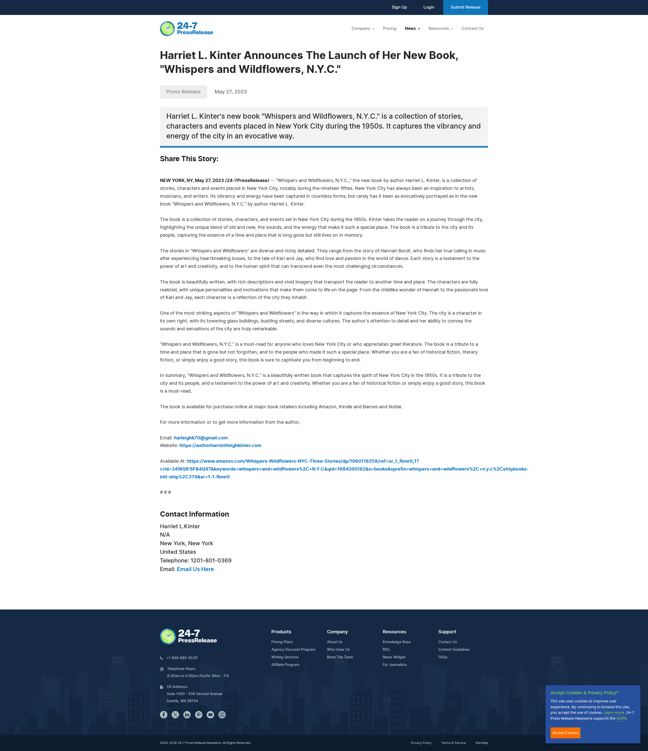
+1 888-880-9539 (182, 658)
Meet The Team (340, 657)
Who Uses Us (338, 650)
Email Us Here (195, 569)
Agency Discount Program (293, 650)
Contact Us (473, 29)
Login (428, 7)
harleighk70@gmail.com (201, 438)
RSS (386, 650)
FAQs (443, 657)
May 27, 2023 (231, 91)
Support (447, 632)
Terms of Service (453, 742)
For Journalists (395, 665)
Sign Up (399, 7)
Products (281, 632)
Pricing (389, 29)
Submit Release (465, 7)
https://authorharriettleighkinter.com (220, 445)
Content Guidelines (454, 650)
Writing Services (285, 657)
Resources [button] (439, 29)
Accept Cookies (565, 732)
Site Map (481, 742)
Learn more (614, 712)
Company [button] (361, 29)
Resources (394, 632)
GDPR (621, 718)
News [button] (411, 29)
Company (337, 632)
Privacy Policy (421, 742)
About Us (335, 642)
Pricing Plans (282, 642)
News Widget (394, 657)
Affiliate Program (285, 665)
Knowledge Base (397, 642)
